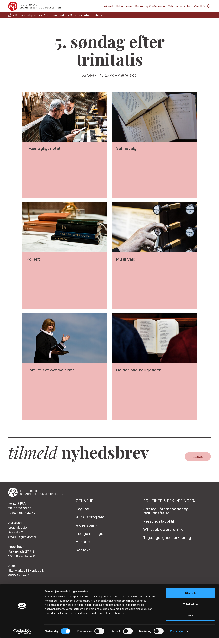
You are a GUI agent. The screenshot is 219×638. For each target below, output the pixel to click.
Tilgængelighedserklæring (167, 538)
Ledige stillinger (90, 533)
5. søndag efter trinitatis (86, 15)
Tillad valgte (190, 604)
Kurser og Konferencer (150, 6)
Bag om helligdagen (27, 15)
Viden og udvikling (179, 6)
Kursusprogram (90, 517)
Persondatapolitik (159, 521)
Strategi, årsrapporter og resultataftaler (166, 511)
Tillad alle (190, 593)
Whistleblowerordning (163, 529)
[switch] (99, 631)
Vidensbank (86, 525)
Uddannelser (124, 6)
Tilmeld (198, 456)
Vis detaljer (177, 631)
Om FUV (199, 6)
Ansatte (83, 542)
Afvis (190, 615)
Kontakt (83, 550)
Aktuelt (108, 6)
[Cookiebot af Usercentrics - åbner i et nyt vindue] (22, 631)
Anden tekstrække (55, 15)
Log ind (82, 509)
